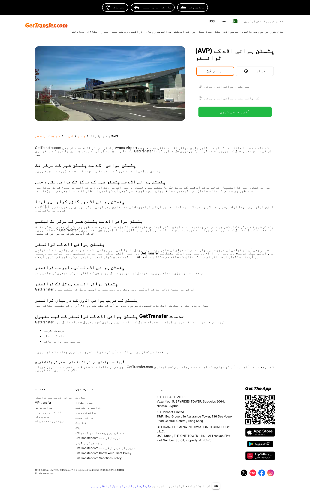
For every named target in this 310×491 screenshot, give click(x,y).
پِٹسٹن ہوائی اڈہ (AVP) (104, 136)
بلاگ (218, 31)
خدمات (40, 389)
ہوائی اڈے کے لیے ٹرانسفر (53, 397)
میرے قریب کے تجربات (50, 421)
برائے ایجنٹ (185, 31)
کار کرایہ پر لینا (48, 412)
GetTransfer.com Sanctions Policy (98, 458)
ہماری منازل (98, 31)
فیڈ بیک (205, 31)
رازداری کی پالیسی (88, 443)
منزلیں (55, 136)
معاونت (78, 31)
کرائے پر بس (43, 407)
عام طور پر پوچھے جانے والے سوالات (253, 31)
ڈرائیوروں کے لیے (127, 31)
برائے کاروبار (159, 31)
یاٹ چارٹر (42, 416)
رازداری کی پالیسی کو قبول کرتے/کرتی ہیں (121, 486)
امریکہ (69, 136)
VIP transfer (43, 402)
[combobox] (238, 88)
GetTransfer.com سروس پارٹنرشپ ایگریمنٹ (105, 448)
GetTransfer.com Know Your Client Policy (103, 453)
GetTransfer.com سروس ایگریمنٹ (97, 438)
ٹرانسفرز (41, 136)
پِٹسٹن (81, 136)
